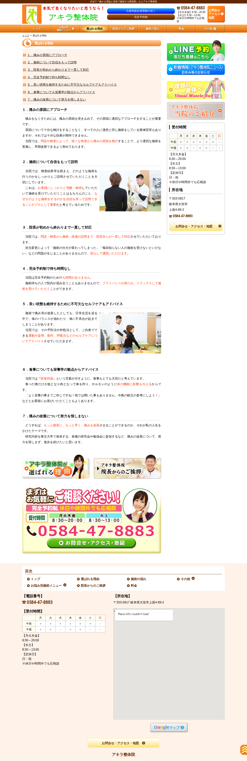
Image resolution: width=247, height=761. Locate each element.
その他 (185, 579)
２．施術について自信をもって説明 (52, 62)
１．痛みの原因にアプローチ (47, 55)
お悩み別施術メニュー (46, 585)
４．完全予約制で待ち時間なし (48, 77)
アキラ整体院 (123, 754)
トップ (37, 28)
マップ (167, 727)
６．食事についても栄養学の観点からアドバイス (61, 92)
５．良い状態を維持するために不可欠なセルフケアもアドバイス (72, 84)
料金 (134, 585)
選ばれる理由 (90, 579)
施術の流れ (138, 579)
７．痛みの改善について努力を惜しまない (56, 99)
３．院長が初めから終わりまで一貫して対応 (58, 69)
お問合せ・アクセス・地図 (193, 226)
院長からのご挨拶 (93, 585)
